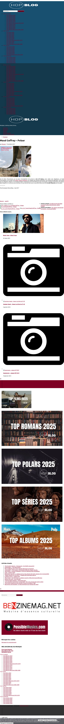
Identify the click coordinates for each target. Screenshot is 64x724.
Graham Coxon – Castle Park (12, 576)
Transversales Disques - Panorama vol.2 (15, 580)
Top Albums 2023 (10, 16)
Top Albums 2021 (10, 19)
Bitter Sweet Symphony (21, 180)
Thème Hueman (24, 705)
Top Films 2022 (10, 35)
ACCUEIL (5, 128)
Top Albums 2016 (10, 27)
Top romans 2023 (10, 58)
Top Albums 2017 (10, 25)
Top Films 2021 (10, 36)
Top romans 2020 (10, 62)
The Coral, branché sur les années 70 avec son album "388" (20, 583)
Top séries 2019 (10, 53)
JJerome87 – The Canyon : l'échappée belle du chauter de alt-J (21, 570)
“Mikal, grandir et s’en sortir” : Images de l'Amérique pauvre (20, 575)
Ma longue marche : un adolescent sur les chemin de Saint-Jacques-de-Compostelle (27, 574)
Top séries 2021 (10, 50)
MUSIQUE (5, 129)
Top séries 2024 (10, 46)
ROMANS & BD (7, 133)
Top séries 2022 (10, 49)
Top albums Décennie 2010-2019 (15, 23)
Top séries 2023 (10, 48)
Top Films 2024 (10, 32)
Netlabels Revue (6, 652)
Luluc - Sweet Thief (10, 572)
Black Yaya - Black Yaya (10, 235)
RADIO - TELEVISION (8, 134)
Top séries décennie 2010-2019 (14, 54)
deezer (2, 201)
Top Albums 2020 (10, 20)
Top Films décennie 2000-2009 (14, 44)
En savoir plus (52, 720)
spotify (7, 201)
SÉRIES (5, 131)
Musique (5, 137)
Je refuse (46, 720)
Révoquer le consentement (9, 642)
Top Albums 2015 (10, 28)
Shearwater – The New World (12, 567)
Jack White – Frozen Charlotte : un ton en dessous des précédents (22, 571)
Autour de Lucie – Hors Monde (13, 579)
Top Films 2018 (10, 41)
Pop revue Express (7, 649)
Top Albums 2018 (10, 24)
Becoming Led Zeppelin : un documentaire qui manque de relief (21, 584)
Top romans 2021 (10, 61)
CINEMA (5, 130)
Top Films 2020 (10, 37)
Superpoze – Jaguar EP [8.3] (11, 373)
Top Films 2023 (10, 33)
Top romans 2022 (10, 60)
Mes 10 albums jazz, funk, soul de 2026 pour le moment (19, 568)
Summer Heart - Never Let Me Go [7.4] (14, 304)
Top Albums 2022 (10, 17)
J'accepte (40, 720)
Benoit (4, 144)
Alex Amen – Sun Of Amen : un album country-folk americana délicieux (23, 578)
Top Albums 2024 (10, 15)
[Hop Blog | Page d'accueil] (19, 8)
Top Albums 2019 (10, 21)
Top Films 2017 (10, 42)
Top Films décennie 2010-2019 (14, 40)
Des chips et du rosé (7, 650)
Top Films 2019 (10, 38)
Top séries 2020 (10, 52)
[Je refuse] (57, 720)
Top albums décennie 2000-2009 (14, 29)
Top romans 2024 (10, 57)
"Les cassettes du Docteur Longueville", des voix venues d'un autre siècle (24, 581)
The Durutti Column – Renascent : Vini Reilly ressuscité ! (19, 566)
